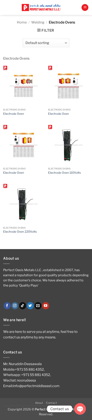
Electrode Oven (13, 113)
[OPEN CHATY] (80, 409)
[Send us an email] (38, 305)
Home (22, 22)
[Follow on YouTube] (45, 305)
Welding (38, 22)
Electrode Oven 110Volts (64, 172)
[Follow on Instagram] (14, 305)
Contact (51, 402)
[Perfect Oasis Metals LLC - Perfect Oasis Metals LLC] (42, 7)
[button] (85, 7)
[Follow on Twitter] (30, 305)
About (39, 402)
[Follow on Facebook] (7, 305)
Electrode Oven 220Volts (20, 231)
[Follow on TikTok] (22, 305)
